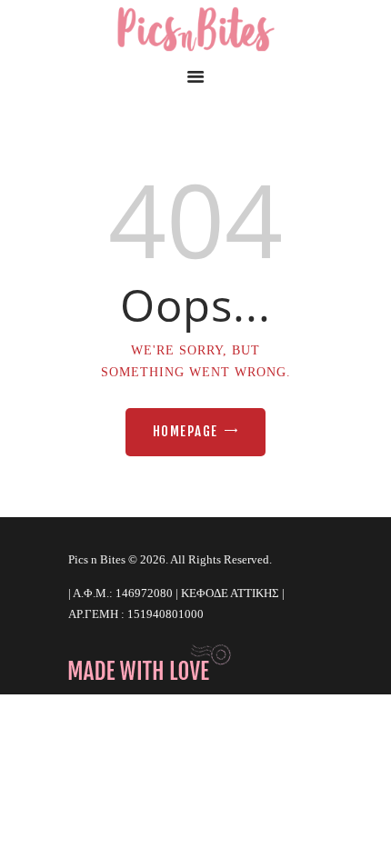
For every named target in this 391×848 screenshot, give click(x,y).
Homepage (185, 431)
